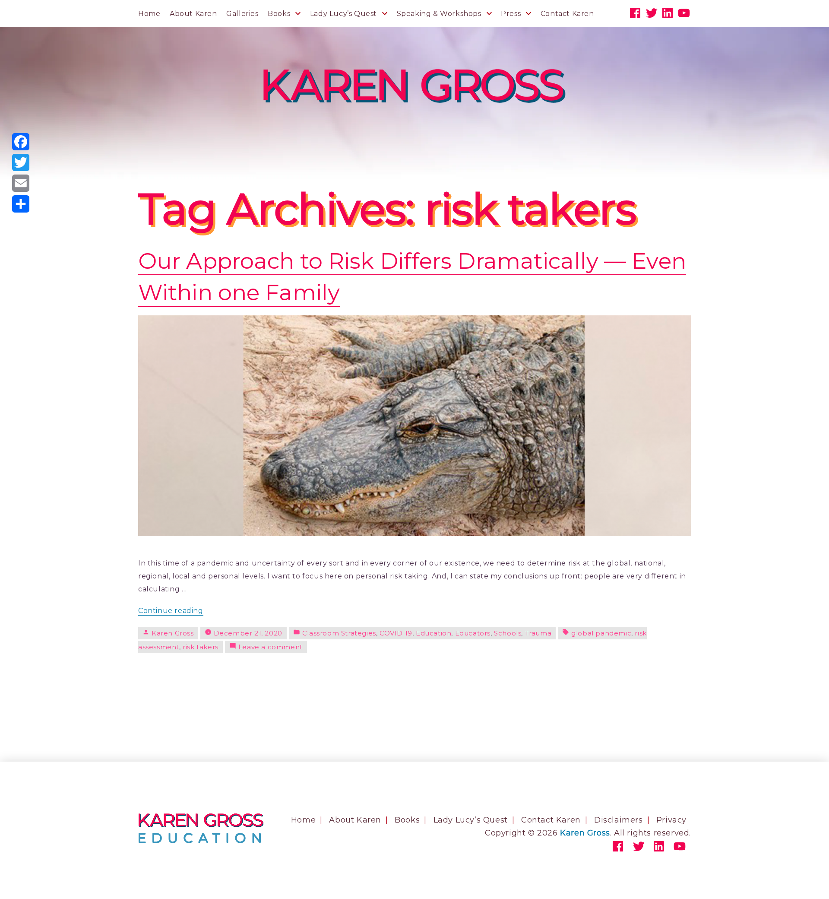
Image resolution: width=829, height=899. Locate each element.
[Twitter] (20, 162)
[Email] (20, 183)
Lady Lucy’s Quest (343, 14)
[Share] (20, 204)
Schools (507, 633)
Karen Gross (173, 633)
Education (433, 633)
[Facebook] (20, 141)
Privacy (671, 820)
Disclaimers (618, 820)
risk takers (200, 647)
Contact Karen (567, 14)
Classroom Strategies (339, 633)
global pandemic (601, 633)
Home (149, 14)
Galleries (242, 14)
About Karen (193, 14)
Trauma (538, 633)
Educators (472, 633)
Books (279, 14)
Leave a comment (270, 647)
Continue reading (170, 611)
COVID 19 (396, 633)
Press (511, 14)
